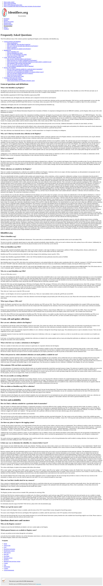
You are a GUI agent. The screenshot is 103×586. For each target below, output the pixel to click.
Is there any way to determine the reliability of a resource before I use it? (25, 72)
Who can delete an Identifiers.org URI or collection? (20, 66)
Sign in (5, 27)
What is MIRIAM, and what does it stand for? (18, 44)
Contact (6, 563)
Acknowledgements (9, 570)
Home (5, 543)
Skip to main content (9, 2)
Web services (7, 552)
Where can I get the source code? (15, 76)
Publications (7, 566)
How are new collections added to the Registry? (19, 59)
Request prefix (7, 23)
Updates (6, 568)
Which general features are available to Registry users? (21, 80)
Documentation (8, 26)
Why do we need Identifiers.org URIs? (17, 54)
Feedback (6, 29)
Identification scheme (9, 550)
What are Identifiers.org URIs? (15, 53)
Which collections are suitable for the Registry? (19, 48)
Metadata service (8, 558)
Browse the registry (9, 21)
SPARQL (6, 559)
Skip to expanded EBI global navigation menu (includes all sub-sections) (22, 6)
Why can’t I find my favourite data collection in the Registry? (22, 46)
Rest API (6, 554)
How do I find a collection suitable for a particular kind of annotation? (24, 69)
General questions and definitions (12, 41)
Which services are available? (14, 75)
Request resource (8, 24)
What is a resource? (12, 47)
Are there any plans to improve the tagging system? (20, 70)
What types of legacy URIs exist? (15, 56)
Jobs (5, 565)
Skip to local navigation (10, 3)
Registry (6, 20)
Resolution (6, 18)
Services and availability (10, 67)
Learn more (38, 584)
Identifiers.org (7, 50)
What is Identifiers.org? (13, 51)
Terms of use (7, 545)
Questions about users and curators (12, 77)
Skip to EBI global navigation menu (13, 5)
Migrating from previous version (12, 561)
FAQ (5, 547)
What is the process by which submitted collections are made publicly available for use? (29, 62)
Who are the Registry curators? (15, 79)
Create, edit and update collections (12, 57)
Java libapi (6, 556)
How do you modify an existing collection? (18, 64)
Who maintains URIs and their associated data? (19, 63)
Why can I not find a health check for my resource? (20, 73)
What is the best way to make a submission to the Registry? (22, 60)
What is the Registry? (12, 43)
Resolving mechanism (9, 549)
